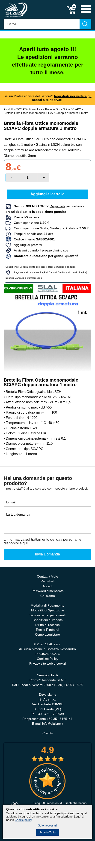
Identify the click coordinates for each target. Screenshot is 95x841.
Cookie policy (23, 820)
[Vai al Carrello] (71, 13)
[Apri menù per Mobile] (85, 13)
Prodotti (8, 109)
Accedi (47, 586)
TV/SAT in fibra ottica (29, 109)
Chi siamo (47, 596)
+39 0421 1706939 (50, 714)
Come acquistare (47, 634)
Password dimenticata (48, 591)
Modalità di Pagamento (47, 605)
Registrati (47, 581)
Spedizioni (70, 267)
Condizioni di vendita (48, 620)
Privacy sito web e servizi (47, 663)
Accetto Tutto (47, 832)
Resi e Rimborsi (47, 629)
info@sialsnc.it (52, 723)
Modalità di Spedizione (47, 610)
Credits (47, 733)
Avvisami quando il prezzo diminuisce (39, 250)
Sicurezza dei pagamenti (47, 615)
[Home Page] (16, 17)
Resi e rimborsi (56, 267)
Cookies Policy (47, 658)
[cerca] (85, 24)
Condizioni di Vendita (17, 267)
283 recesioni (50, 803)
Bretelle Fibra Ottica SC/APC (63, 109)
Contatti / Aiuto (47, 576)
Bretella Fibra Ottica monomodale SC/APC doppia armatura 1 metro (46, 113)
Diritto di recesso (38, 267)
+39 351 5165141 (60, 719)
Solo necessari (47, 825)
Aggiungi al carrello (47, 194)
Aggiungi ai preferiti (26, 245)
